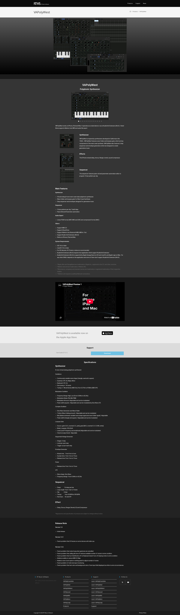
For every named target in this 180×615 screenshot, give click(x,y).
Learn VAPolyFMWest (97, 588)
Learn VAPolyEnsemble (98, 581)
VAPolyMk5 (66, 595)
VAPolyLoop (66, 603)
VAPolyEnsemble (68, 581)
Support (93, 606)
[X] (122, 582)
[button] (78, 121)
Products (66, 606)
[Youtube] (128, 582)
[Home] (130, 11)
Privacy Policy (142, 613)
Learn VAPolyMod (96, 585)
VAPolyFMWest (67, 588)
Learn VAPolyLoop (96, 603)
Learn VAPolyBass (96, 599)
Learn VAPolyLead (96, 592)
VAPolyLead (66, 592)
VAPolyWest (143, 11)
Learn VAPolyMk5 (96, 595)
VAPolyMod (66, 585)
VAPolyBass (66, 599)
